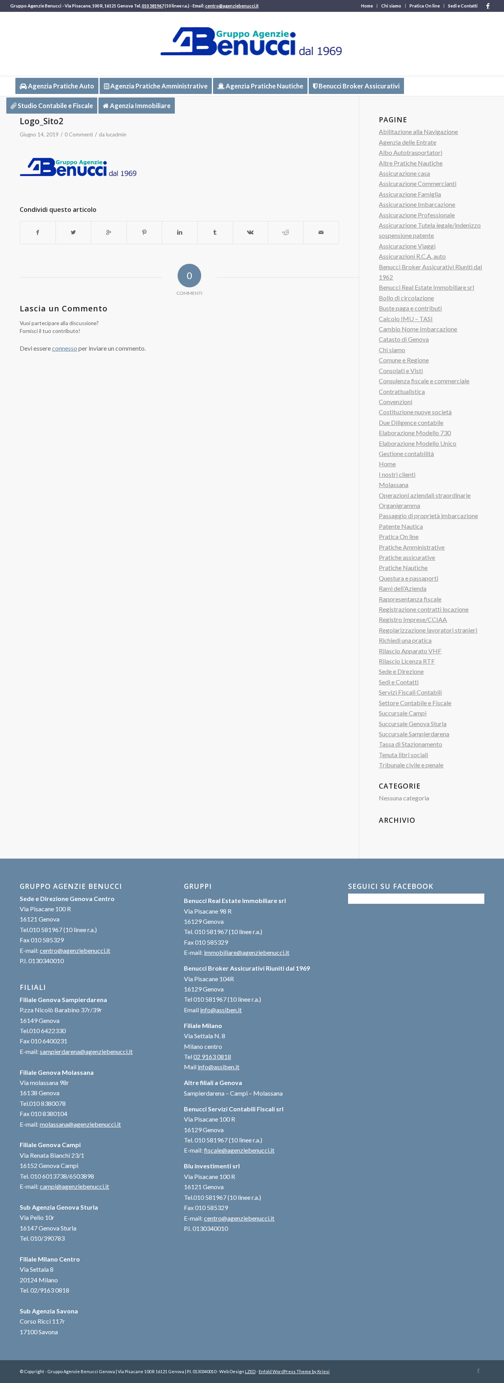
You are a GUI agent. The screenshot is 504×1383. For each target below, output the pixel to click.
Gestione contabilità (406, 453)
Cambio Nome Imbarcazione (418, 329)
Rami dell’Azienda (402, 588)
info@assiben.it (221, 1009)
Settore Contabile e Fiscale (415, 702)
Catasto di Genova (404, 339)
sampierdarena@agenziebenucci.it (86, 1051)
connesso (64, 348)
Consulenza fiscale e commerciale (424, 380)
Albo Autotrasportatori (410, 152)
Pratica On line (425, 5)
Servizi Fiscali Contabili (410, 692)
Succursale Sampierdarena (414, 733)
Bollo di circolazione (406, 298)
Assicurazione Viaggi (407, 246)
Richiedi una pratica (405, 640)
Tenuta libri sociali (403, 754)
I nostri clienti (397, 474)
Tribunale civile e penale (411, 765)
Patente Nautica (401, 526)
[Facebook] (488, 6)
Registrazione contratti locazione (424, 609)
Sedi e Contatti (463, 5)
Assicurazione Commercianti (417, 183)
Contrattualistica (402, 391)
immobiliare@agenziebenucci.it (246, 952)
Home (367, 5)
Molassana (393, 484)
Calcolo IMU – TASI (406, 318)
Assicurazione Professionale (417, 215)
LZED (250, 1371)
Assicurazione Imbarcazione (417, 204)
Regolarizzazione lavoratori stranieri (428, 630)
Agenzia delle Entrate (407, 142)
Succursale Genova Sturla (413, 723)
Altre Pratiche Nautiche (411, 163)
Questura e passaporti (408, 578)
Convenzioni (395, 401)
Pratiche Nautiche (403, 567)
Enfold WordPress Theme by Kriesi (294, 1371)
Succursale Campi (402, 713)
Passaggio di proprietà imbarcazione (428, 515)
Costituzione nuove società (415, 412)
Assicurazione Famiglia (410, 194)
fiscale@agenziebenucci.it (239, 1150)
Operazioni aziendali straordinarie (425, 495)
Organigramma (399, 505)
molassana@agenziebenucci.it (80, 1124)
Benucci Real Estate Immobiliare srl (426, 287)
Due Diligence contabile (411, 422)
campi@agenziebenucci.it (74, 1186)
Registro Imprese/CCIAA (413, 619)
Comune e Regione (404, 360)
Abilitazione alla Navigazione (418, 131)
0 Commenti (79, 134)
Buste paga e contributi (410, 308)
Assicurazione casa (404, 173)
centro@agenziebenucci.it (232, 5)
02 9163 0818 (212, 1056)
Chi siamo (391, 5)
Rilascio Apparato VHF (410, 651)
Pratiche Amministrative (412, 547)
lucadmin (116, 134)
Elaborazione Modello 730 (415, 432)
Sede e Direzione (401, 671)
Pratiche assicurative (407, 557)
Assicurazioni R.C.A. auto (412, 256)
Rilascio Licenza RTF (407, 661)
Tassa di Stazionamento (410, 744)
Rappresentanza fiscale (410, 599)
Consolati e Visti (401, 370)
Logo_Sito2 (41, 121)
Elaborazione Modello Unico (417, 443)
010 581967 (153, 5)
